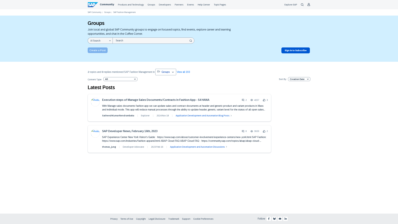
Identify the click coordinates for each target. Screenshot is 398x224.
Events (190, 4)
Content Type (95, 79)
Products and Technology (131, 4)
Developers (165, 4)
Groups (151, 4)
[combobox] (153, 40)
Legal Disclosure (157, 219)
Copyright (141, 219)
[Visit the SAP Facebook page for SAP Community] (269, 218)
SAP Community (94, 12)
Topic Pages (220, 4)
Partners (179, 4)
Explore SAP (291, 4)
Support (186, 219)
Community (107, 4)
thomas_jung (109, 147)
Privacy (114, 219)
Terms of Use (126, 219)
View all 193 (183, 72)
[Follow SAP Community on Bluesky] (274, 218)
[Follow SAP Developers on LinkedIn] (285, 218)
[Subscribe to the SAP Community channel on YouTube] (280, 218)
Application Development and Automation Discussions (197, 147)
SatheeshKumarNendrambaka (118, 115)
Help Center (204, 4)
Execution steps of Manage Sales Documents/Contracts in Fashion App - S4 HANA (155, 99)
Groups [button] (166, 72)
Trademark (173, 219)
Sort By (282, 79)
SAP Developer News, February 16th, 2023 (129, 131)
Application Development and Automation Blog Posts (202, 115)
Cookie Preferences (203, 219)
